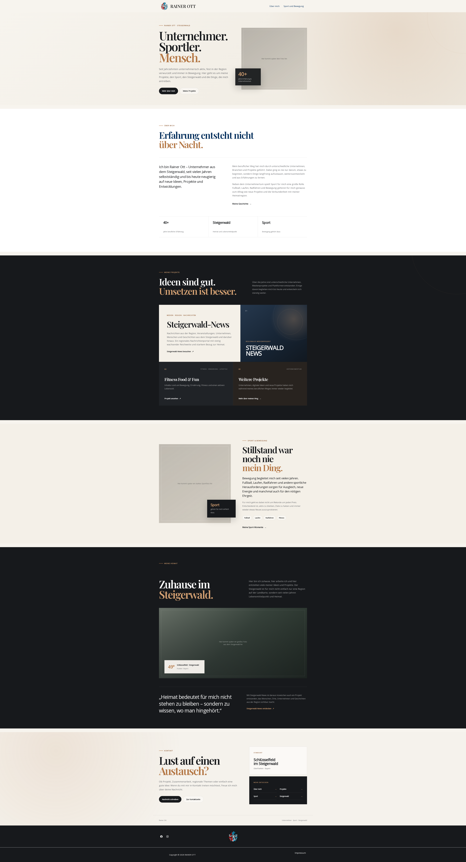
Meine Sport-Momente (254, 527)
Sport (265, 796)
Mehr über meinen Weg (250, 398)
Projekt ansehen (172, 398)
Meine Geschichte (241, 203)
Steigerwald (291, 796)
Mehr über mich (168, 91)
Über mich (274, 6)
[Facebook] (161, 836)
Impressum (300, 852)
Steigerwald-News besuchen (180, 351)
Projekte (291, 789)
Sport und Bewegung (294, 6)
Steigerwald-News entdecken (260, 708)
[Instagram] (167, 836)
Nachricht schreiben (170, 799)
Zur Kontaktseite (193, 799)
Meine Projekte (189, 91)
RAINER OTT (183, 6)
